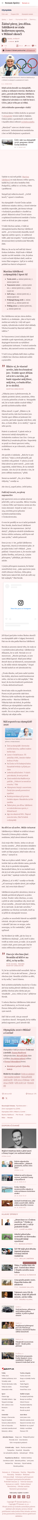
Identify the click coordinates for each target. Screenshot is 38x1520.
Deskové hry (9, 1463)
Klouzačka (26, 1450)
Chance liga (5, 1396)
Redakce (18, 1474)
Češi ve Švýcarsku (7, 1426)
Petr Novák (19, 1114)
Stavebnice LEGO (8, 1461)
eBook (21, 45)
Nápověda (31, 1472)
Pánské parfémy (18, 1466)
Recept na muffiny (26, 1399)
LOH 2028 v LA (20, 1083)
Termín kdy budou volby (9, 1384)
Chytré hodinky (27, 1463)
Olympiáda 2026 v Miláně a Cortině (13, 1112)
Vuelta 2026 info (25, 1376)
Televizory (17, 1463)
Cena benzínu (23, 1440)
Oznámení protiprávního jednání (18, 1479)
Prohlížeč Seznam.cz (11, 1482)
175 (35, 45)
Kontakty (10, 1474)
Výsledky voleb (6, 1381)
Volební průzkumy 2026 (9, 1378)
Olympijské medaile (27, 14)
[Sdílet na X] (6, 1098)
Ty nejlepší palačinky (26, 1396)
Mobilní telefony (26, 1458)
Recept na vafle (25, 1408)
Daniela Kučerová (27, 1275)
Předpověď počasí (28, 1437)
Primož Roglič (24, 1387)
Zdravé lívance (24, 1402)
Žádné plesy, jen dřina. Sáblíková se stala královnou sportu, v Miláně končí (19, 808)
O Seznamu (15, 1472)
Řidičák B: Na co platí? (27, 1426)
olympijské (7, 116)
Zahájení (28, 1114)
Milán (3, 1117)
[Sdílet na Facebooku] (3, 1098)
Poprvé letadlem (7, 1420)
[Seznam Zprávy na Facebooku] (9, 1496)
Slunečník (19, 1450)
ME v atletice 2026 (7, 1405)
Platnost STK (24, 1431)
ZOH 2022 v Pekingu (22, 1080)
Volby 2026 (5, 1376)
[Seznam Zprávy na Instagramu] (19, 1496)
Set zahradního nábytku (10, 1453)
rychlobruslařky (27, 122)
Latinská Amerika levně (9, 1428)
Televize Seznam (26, 1482)
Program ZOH (15, 14)
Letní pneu (30, 1461)
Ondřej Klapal (26, 1299)
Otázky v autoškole (26, 1428)
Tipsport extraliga (7, 1402)
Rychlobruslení (21, 1106)
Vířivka (31, 1453)
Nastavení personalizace (18, 1489)
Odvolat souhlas (23, 1486)
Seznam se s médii (12, 1484)
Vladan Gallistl (26, 1287)
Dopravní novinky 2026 (27, 1423)
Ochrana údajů (8, 1477)
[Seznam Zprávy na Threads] (23, 1496)
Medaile (10, 1117)
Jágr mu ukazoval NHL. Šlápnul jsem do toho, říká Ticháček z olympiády (19, 817)
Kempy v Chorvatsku (8, 1417)
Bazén (18, 1447)
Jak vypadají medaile (12, 1077)
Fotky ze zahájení (28, 1074)
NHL (3, 1410)
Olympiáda (6, 10)
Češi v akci (5, 14)
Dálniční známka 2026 (27, 1420)
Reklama (26, 1474)
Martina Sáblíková (8, 1114)
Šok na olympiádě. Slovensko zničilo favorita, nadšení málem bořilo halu (19, 749)
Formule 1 (5, 1408)
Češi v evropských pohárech (18, 1443)
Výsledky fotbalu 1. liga (9, 1399)
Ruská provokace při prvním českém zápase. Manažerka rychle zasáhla (20, 799)
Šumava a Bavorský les (9, 1423)
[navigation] (2, 3)
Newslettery (11, 1486)
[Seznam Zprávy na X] (14, 1496)
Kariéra (23, 1472)
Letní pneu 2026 (25, 1417)
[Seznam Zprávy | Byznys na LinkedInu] (28, 1496)
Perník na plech (25, 1410)
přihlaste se (30, 50)
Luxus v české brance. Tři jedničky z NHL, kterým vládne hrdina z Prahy (19, 758)
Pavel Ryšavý (14, 38)
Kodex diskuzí (26, 1484)
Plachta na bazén (26, 1447)
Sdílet (28, 45)
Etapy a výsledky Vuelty (27, 1378)
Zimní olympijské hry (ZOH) (11, 1109)
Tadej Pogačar (24, 1384)
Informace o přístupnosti (24, 1477)
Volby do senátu (7, 1387)
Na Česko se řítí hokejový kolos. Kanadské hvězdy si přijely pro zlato (19, 766)
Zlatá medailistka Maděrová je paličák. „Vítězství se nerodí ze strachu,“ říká (19, 781)
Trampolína (10, 1450)
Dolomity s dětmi (7, 1431)
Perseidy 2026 (13, 1440)
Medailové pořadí (14, 1066)
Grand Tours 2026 (25, 1389)
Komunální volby (7, 1389)
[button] (19, 65)
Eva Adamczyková (18, 1058)
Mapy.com (18, 1437)
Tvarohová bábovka (26, 1405)
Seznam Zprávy (26, 1244)
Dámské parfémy (20, 1461)
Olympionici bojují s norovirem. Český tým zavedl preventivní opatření (19, 790)
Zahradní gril (24, 1453)
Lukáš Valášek (25, 1229)
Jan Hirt (22, 1381)
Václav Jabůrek (26, 1258)
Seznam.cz (25, 3)
